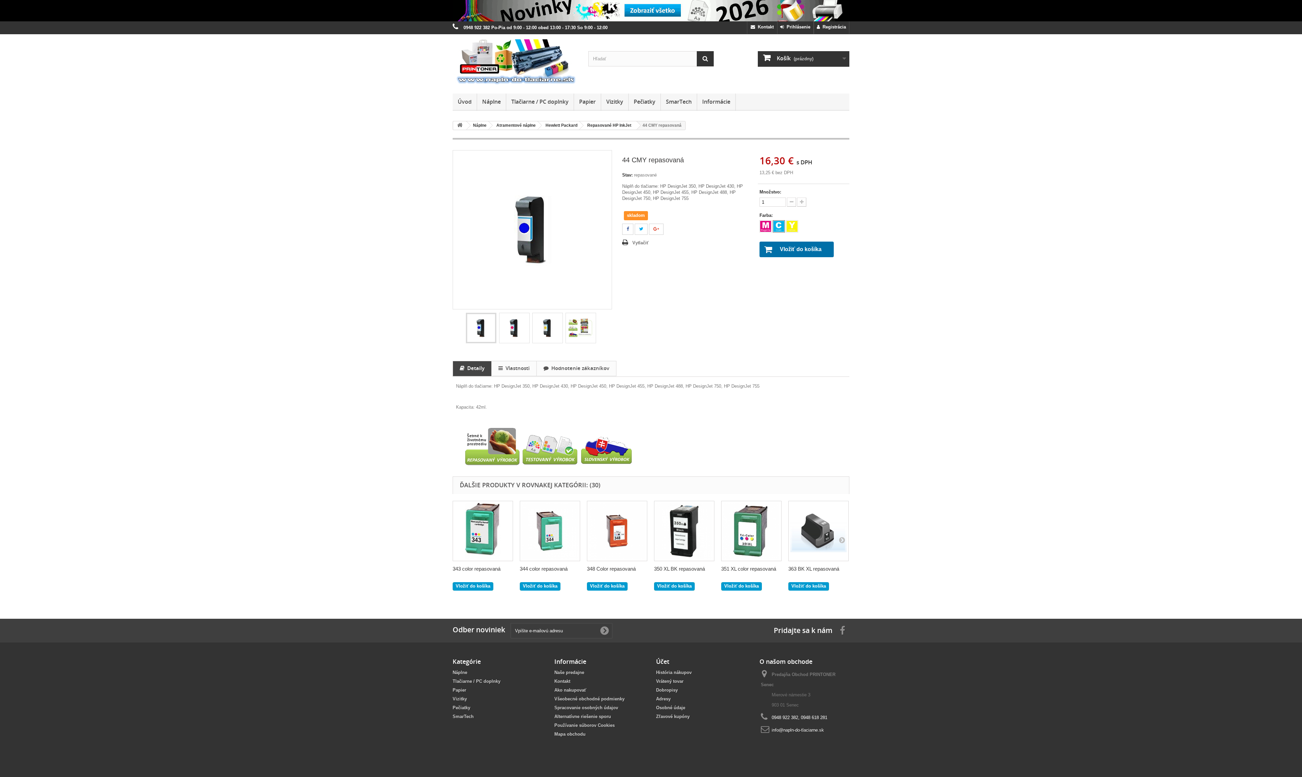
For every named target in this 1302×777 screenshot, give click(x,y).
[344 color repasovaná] (550, 531)
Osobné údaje (670, 707)
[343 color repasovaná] (483, 531)
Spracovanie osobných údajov (586, 707)
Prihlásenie (797, 26)
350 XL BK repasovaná (679, 569)
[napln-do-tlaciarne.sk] (515, 62)
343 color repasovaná (476, 569)
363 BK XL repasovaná (813, 569)
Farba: (767, 215)
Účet (662, 661)
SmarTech (679, 101)
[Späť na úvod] (459, 125)
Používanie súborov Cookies (584, 725)
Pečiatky (644, 101)
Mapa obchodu (570, 734)
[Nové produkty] (651, 10)
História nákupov (674, 672)
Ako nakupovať (570, 690)
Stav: (627, 175)
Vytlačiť (640, 242)
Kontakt (764, 26)
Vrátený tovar (670, 681)
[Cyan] (778, 226)
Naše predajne (569, 672)
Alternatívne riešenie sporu (582, 716)
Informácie (716, 101)
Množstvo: (770, 192)
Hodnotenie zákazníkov (579, 368)
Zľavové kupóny (673, 716)
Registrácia (833, 26)
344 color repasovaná (544, 569)
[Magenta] (765, 226)
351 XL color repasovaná (748, 569)
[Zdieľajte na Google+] (656, 229)
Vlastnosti (516, 368)
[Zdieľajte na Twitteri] (641, 229)
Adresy (663, 698)
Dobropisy (667, 690)
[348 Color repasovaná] (617, 531)
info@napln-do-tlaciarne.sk (798, 730)
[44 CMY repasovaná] (481, 328)
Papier (587, 101)
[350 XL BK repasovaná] (684, 531)
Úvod (465, 101)
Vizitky (614, 101)
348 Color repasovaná (611, 569)
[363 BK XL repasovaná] (818, 531)
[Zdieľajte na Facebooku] (627, 229)
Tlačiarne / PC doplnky (540, 101)
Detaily (475, 368)
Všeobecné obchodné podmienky (589, 698)
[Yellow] (792, 226)
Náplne (491, 101)
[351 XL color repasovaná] (751, 531)
